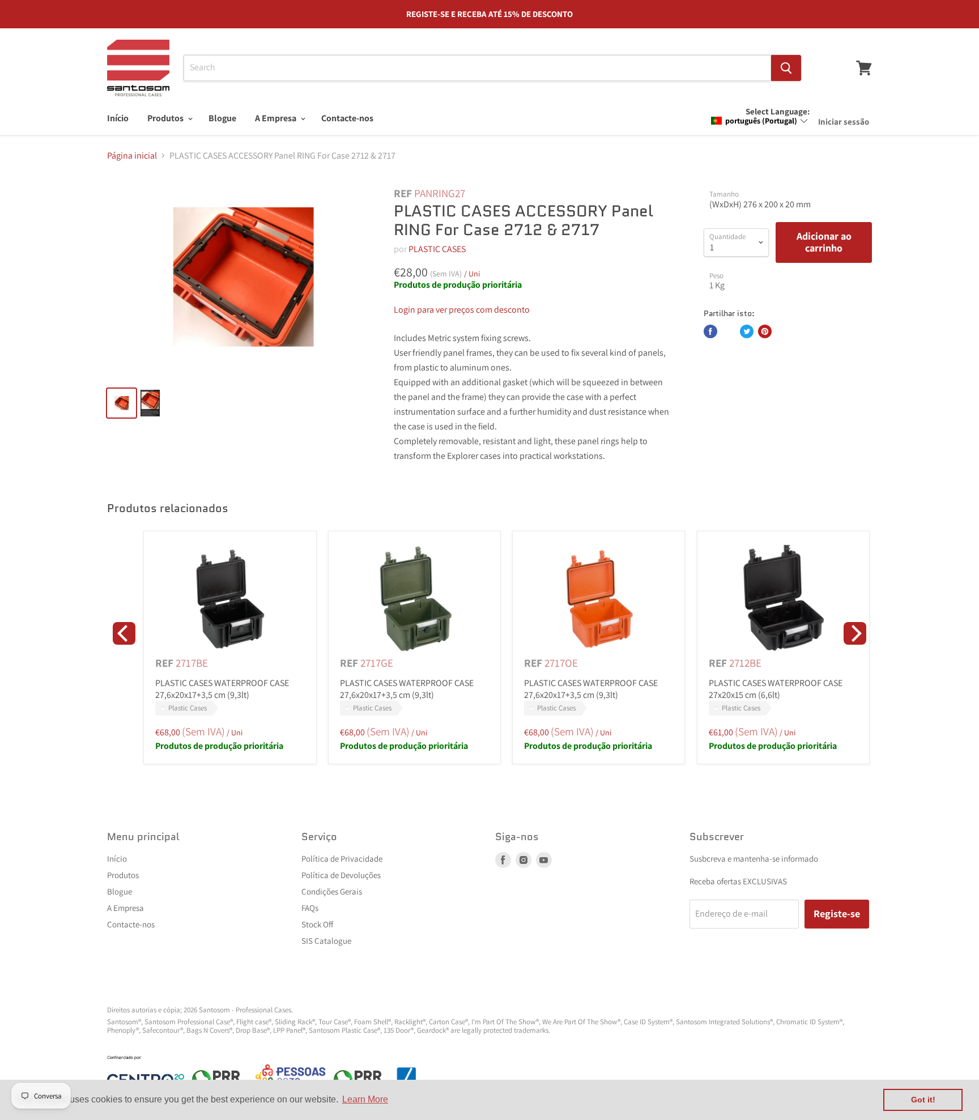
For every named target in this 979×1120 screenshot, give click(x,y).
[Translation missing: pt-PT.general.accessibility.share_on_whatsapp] (728, 331)
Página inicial (132, 156)
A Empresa (276, 118)
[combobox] (477, 68)
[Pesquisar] (786, 68)
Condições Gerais (331, 891)
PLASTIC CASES (437, 249)
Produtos (166, 118)
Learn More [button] (365, 1099)
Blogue (222, 118)
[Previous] (124, 633)
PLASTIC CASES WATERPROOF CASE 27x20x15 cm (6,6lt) (775, 689)
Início (118, 118)
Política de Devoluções (341, 875)
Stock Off (317, 924)
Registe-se (837, 913)
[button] (760, 120)
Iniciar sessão (843, 121)
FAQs (309, 907)
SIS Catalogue (326, 940)
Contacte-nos (347, 118)
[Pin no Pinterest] (765, 331)
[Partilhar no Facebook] (710, 331)
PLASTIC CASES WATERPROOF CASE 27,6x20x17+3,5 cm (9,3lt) (222, 689)
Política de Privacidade (341, 858)
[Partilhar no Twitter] (747, 331)
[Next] (855, 633)
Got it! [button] (923, 1099)
